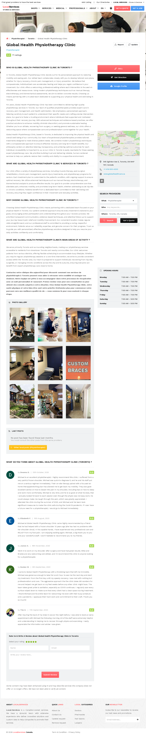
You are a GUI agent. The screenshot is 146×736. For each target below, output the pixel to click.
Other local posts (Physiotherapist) (28, 447)
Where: (104, 214)
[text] (35, 641)
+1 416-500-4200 (111, 169)
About (93, 8)
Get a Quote (122, 8)
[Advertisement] (119, 110)
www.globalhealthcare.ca (114, 174)
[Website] (102, 181)
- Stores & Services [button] (127, 2)
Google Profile (120, 86)
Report (120, 45)
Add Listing (86, 2)
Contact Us (56, 714)
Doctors (78, 710)
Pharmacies (80, 714)
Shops (34, 8)
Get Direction (120, 77)
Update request (58, 719)
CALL (120, 69)
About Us (56, 710)
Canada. (23, 732)
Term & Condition (59, 732)
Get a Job (137, 8)
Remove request (59, 723)
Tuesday (103, 282)
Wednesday (105, 286)
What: (104, 201)
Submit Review (50, 675)
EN (102, 8)
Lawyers (78, 723)
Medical (60, 8)
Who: (103, 207)
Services (46, 8)
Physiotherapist (12, 50)
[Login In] (111, 8)
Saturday (104, 299)
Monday (103, 277)
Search (109, 220)
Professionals (77, 8)
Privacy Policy (74, 732)
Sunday (103, 303)
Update (134, 45)
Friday (102, 295)
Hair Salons (79, 719)
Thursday (104, 290)
